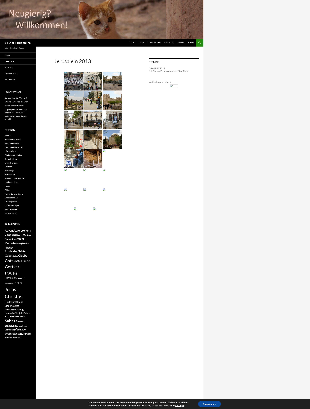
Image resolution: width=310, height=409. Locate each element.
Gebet (9, 255)
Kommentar (10, 174)
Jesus (17, 282)
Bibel (14, 234)
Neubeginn (10, 313)
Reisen (181, 43)
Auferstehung (22, 230)
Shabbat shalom (11, 198)
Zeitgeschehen (11, 213)
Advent (9, 230)
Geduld (15, 256)
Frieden (9, 247)
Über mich (9, 61)
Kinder (8, 302)
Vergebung (10, 329)
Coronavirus (10, 239)
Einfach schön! (11, 159)
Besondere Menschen (14, 147)
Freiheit (26, 243)
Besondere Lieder (12, 143)
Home (7, 55)
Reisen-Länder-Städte (14, 194)
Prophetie (9, 316)
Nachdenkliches (11, 182)
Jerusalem (19, 278)
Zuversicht (16, 337)
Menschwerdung (14, 309)
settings (179, 405)
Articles (8, 135)
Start (132, 43)
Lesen (141, 43)
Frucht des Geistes (16, 251)
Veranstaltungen (12, 205)
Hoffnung (10, 277)
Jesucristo (9, 283)
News (7, 186)
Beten (8, 234)
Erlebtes (8, 166)
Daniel (20, 238)
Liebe (20, 301)
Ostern (26, 313)
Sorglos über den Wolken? (16, 98)
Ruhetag (21, 316)
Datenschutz (11, 74)
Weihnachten (13, 333)
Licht (14, 302)
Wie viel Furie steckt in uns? (16, 102)
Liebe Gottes (12, 305)
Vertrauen (21, 329)
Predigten (169, 43)
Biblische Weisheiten (13, 155)
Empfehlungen (11, 163)
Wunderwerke (11, 209)
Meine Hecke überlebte (14, 105)
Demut (9, 243)
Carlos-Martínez (24, 235)
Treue (24, 326)
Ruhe (15, 316)
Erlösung (18, 243)
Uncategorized (11, 201)
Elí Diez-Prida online (18, 42)
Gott (9, 260)
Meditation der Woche (14, 178)
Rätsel (7, 190)
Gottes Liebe (21, 261)
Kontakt (9, 67)
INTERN (190, 43)
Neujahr (19, 313)
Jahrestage (9, 170)
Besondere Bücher (13, 139)
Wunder (26, 333)
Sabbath (20, 322)
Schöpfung (10, 325)
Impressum (10, 80)
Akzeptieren (209, 404)
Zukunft (8, 337)
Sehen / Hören (154, 43)
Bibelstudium (10, 151)
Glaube (22, 255)
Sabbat (11, 320)
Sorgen (19, 326)
